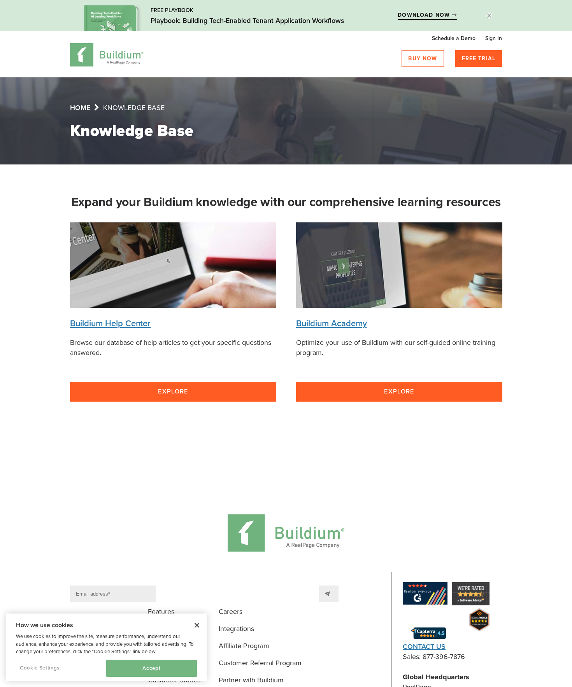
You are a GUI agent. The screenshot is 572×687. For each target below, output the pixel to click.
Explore (173, 391)
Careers (230, 611)
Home (80, 107)
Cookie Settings (40, 668)
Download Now (425, 15)
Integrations (236, 628)
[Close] (196, 625)
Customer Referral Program (260, 663)
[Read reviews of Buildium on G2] (425, 594)
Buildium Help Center (110, 323)
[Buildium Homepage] (107, 56)
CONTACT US (424, 646)
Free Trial (479, 58)
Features (161, 611)
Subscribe (329, 594)
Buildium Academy (331, 323)
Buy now (422, 58)
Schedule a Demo (453, 38)
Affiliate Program (244, 646)
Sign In (493, 38)
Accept (151, 668)
